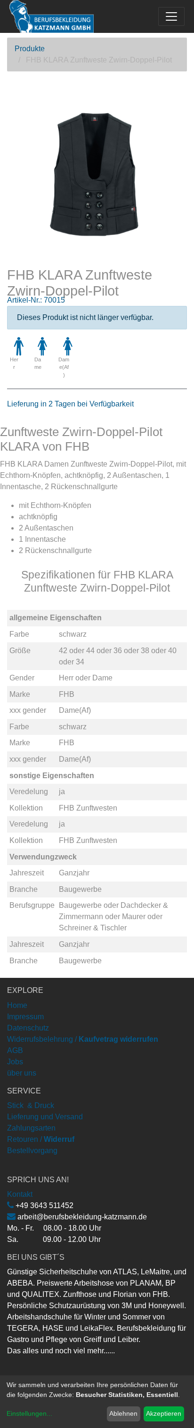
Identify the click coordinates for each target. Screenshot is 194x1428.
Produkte (30, 49)
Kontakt (19, 1194)
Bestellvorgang (32, 1151)
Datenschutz (28, 1028)
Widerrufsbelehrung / (82, 1039)
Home (17, 1005)
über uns (21, 1073)
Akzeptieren (163, 1413)
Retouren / (24, 1139)
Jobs (15, 1062)
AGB (15, 1050)
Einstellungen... (29, 1413)
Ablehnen (123, 1413)
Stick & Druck (30, 1105)
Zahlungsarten (31, 1128)
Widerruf (59, 1139)
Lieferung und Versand (45, 1117)
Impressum (25, 1017)
